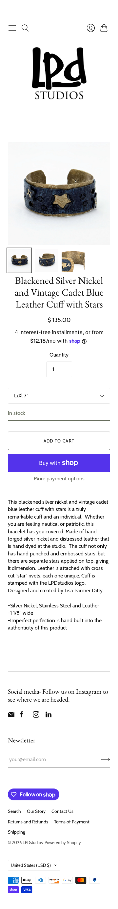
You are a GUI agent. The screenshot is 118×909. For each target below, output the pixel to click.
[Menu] (12, 28)
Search (14, 811)
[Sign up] (105, 759)
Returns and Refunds (28, 822)
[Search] (25, 28)
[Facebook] (21, 716)
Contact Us (62, 811)
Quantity (59, 355)
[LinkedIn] (48, 716)
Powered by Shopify (63, 842)
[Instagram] (36, 716)
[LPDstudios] (59, 73)
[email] (11, 716)
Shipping (16, 832)
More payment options (59, 478)
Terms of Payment (71, 822)
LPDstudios (33, 842)
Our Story (36, 811)
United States (31, 865)
